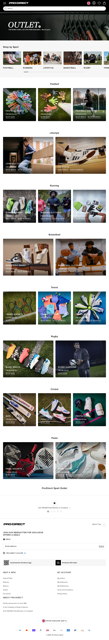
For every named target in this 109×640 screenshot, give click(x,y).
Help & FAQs (7, 578)
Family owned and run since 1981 (14, 603)
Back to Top (97, 524)
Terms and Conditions (65, 590)
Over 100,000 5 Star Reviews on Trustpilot (18, 611)
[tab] (7, 539)
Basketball (70, 68)
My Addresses (62, 582)
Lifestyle (48, 68)
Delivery (6, 582)
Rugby (87, 68)
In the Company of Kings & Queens (15, 607)
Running (28, 68)
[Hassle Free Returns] (54, 504)
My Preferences (63, 586)
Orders (5, 590)
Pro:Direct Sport (57, 635)
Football (8, 68)
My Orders (61, 578)
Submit (101, 546)
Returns (6, 586)
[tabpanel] (54, 546)
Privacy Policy (62, 593)
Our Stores (7, 593)
